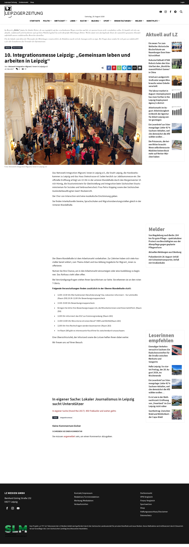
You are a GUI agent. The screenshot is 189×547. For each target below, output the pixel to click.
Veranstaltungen (122, 21)
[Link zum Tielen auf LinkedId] (129, 68)
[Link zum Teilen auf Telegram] (124, 68)
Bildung (95, 21)
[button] (66, 21)
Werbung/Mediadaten (83, 500)
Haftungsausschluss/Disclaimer (154, 511)
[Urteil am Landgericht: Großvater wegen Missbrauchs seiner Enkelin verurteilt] (176, 82)
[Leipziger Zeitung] (23, 12)
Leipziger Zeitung (10, 2)
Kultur (83, 21)
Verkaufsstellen (81, 504)
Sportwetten (146, 504)
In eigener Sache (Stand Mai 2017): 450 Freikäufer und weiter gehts (84, 410)
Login (182, 2)
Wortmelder (17, 48)
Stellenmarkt (23, 2)
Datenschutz (146, 515)
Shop (32, 2)
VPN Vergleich (146, 496)
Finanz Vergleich (147, 500)
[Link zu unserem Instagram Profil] (165, 11)
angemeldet (69, 436)
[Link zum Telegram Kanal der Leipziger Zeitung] (175, 11)
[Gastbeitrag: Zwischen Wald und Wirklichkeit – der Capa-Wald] (176, 414)
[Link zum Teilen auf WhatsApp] (119, 68)
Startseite (35, 21)
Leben (72, 21)
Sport (106, 21)
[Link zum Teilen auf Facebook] (109, 68)
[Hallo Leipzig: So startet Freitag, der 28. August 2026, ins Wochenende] (176, 371)
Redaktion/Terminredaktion (86, 496)
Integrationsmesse (66, 417)
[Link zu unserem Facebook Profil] (170, 11)
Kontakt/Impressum (83, 493)
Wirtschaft (59, 21)
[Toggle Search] (181, 11)
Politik (46, 21)
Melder (138, 21)
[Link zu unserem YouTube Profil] (160, 11)
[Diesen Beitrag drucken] (139, 68)
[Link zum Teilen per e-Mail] (134, 68)
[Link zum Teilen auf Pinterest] (114, 68)
